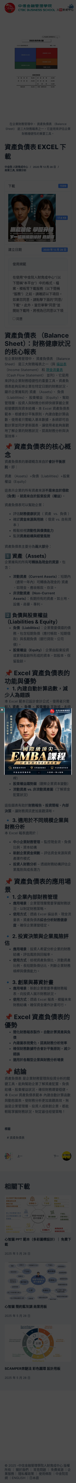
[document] (38, 741)
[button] (2, 709)
